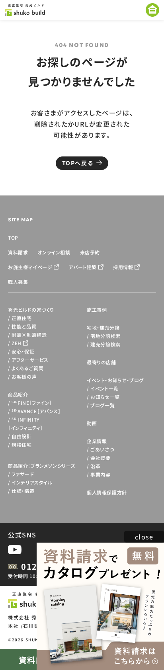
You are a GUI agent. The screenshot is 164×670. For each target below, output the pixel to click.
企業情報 (97, 441)
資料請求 (18, 252)
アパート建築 (82, 267)
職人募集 (18, 281)
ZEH (16, 343)
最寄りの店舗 (101, 362)
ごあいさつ (102, 449)
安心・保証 (23, 351)
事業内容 (100, 474)
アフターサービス (30, 359)
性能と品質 (24, 326)
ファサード (23, 474)
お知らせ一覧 (105, 396)
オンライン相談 (53, 252)
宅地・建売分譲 (103, 327)
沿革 (95, 466)
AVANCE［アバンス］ (36, 411)
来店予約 (90, 252)
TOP (13, 237)
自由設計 (21, 436)
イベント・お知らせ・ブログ (115, 380)
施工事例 (97, 309)
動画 (92, 423)
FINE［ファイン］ (32, 402)
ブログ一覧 (102, 405)
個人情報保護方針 (107, 492)
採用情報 (123, 267)
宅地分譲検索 (105, 335)
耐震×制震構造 (29, 334)
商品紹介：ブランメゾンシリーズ (41, 465)
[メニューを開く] (152, 10)
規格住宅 (21, 444)
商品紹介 (18, 394)
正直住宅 (21, 317)
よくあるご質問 (27, 368)
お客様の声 (24, 376)
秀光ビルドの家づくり (31, 309)
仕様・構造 (23, 490)
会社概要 (100, 457)
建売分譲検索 (105, 344)
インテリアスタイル (32, 482)
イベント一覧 (104, 388)
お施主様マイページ (30, 267)
